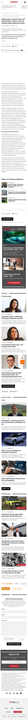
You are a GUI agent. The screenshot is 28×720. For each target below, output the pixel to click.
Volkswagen (5, 158)
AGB (9, 716)
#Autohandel (10, 538)
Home (3, 13)
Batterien (18, 123)
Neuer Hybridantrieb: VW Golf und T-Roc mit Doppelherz (14, 479)
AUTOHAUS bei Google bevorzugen (12, 50)
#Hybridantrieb (10, 476)
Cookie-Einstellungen (22, 716)
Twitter (9, 145)
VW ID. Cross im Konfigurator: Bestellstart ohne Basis (11, 451)
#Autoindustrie (13, 391)
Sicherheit (5, 155)
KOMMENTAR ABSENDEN (14, 644)
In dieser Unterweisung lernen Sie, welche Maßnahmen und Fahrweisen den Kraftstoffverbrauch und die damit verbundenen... (13, 253)
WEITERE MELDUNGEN (8, 386)
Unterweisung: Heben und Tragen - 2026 (11, 275)
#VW (3, 400)
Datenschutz (14, 716)
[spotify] (21, 693)
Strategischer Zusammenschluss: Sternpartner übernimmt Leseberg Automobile (13, 543)
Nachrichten (8, 13)
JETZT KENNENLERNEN (14, 282)
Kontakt (8, 712)
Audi (7, 138)
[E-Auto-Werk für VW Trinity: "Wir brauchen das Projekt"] (14, 334)
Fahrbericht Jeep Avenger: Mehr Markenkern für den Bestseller (12, 515)
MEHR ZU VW (6, 488)
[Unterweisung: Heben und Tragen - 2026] (14, 264)
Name (3, 614)
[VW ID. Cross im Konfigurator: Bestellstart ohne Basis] (14, 439)
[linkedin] (17, 693)
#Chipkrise (9, 314)
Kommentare (7, 46)
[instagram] (10, 693)
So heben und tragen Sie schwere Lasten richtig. (13, 278)
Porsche (4, 138)
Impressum (4, 716)
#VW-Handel (10, 370)
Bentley (11, 138)
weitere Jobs (6, 588)
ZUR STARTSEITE (7, 219)
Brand (24, 113)
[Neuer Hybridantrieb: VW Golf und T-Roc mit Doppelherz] (14, 467)
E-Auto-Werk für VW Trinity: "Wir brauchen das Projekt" (12, 345)
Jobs (11, 708)
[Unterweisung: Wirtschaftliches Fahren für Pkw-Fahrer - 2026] (14, 237)
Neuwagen (16, 163)
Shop (6, 708)
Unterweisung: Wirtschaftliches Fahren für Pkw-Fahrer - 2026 (13, 249)
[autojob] (23, 583)
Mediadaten (19, 708)
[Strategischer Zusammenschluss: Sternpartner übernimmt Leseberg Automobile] (14, 530)
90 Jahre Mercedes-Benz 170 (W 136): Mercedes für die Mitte (13, 572)
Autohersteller (15, 13)
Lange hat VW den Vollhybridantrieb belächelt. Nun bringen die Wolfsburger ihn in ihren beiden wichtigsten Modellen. (14, 483)
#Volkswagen (6, 296)
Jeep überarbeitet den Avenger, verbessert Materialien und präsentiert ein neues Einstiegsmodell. (14, 519)
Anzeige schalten (17, 588)
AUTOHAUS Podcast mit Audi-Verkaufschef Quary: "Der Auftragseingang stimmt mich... (12, 374)
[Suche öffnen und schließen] (22, 2)
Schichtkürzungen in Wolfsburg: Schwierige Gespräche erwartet (12, 317)
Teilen (15, 46)
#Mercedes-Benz (10, 568)
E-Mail (3, 609)
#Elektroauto (10, 448)
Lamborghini (18, 138)
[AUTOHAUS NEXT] (9, 228)
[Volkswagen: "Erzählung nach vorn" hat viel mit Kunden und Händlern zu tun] (14, 409)
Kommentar (4, 620)
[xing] (13, 693)
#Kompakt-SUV (10, 511)
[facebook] (6, 693)
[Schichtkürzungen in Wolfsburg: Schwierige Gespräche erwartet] (14, 305)
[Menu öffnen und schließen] (2, 2)
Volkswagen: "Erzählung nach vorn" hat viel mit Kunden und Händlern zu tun (13, 422)
